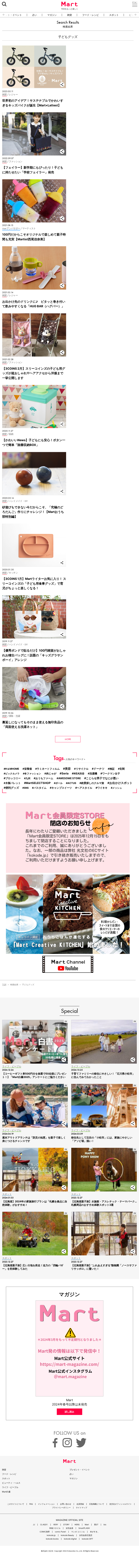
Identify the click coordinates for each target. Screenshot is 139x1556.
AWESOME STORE (69, 778)
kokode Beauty (67, 1535)
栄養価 (28, 768)
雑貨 (69, 15)
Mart (87, 1525)
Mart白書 (6, 1491)
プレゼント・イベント (80, 1469)
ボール (59, 783)
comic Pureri (60, 1532)
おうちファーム (44, 778)
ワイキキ (102, 787)
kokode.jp (51, 1535)
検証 (112, 768)
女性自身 (69, 1528)
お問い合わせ (65, 1504)
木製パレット (13, 783)
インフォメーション (46, 1504)
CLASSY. (44, 1525)
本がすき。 (94, 1532)
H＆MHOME (12, 768)
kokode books (52, 1539)
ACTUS (71, 783)
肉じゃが (51, 773)
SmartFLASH (84, 1528)
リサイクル (82, 768)
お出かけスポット (120, 783)
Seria (65, 773)
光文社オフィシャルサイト (120, 1504)
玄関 (122, 768)
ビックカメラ (12, 773)
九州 (28, 778)
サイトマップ (81, 1508)
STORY (66, 1525)
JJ (34, 1525)
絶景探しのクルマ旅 (92, 783)
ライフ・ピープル (10, 1487)
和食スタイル (55, 1528)
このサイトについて (15, 1504)
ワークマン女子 (111, 773)
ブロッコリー (13, 778)
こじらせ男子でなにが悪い (102, 778)
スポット (114, 15)
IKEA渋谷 (79, 773)
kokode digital (70, 1539)
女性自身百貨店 (85, 1535)
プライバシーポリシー (61, 1508)
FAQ (31, 1504)
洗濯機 (93, 773)
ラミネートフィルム (48, 768)
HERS (77, 1525)
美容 (68, 768)
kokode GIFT (87, 1539)
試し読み (69, 1411)
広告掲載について (96, 1504)
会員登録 (80, 1504)
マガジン (52, 15)
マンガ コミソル (78, 1532)
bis (105, 1525)
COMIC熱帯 (45, 1532)
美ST (96, 1525)
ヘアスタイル (84, 787)
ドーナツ (99, 768)
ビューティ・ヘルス (11, 1483)
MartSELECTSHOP (38, 783)
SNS (26, 787)
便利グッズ (12, 787)
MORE (68, 739)
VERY (55, 1525)
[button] (2, 14)
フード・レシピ (90, 15)
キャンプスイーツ (62, 787)
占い (34, 15)
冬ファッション (32, 773)
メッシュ (117, 787)
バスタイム (40, 787)
